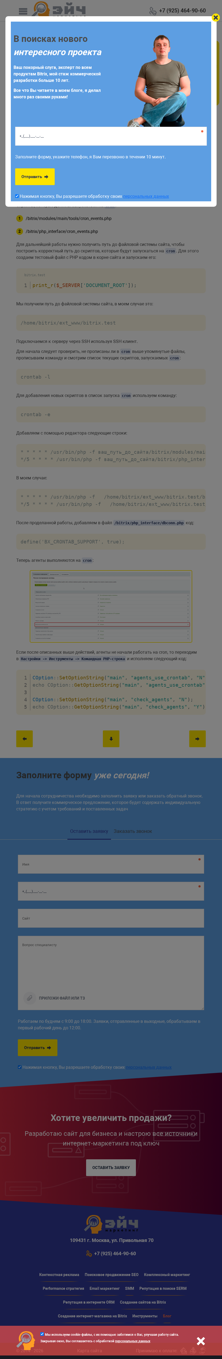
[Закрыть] (216, 18)
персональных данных (132, 1341)
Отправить (32, 176)
